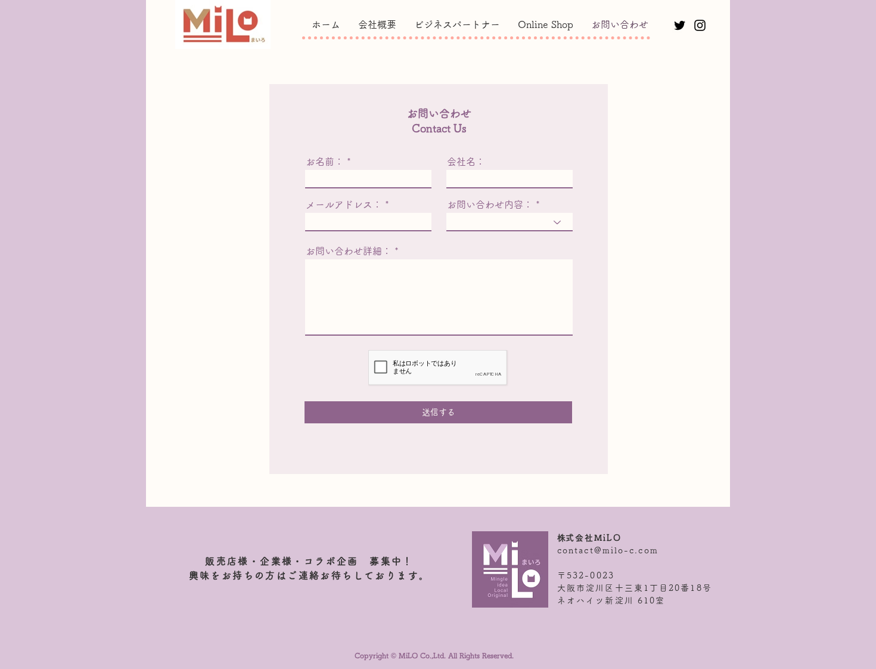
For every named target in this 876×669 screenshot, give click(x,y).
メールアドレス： (344, 204)
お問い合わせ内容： (490, 204)
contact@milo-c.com (607, 550)
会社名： (466, 161)
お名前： (325, 161)
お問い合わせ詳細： (349, 251)
